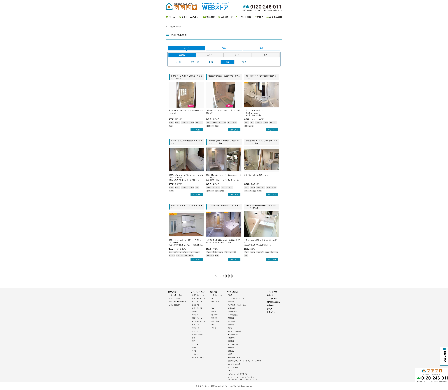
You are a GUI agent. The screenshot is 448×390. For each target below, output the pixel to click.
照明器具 (214, 318)
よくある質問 (273, 17)
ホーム (171, 17)
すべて (186, 48)
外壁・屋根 (215, 321)
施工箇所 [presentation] (182, 55)
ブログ (259, 17)
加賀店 (230, 354)
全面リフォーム (216, 295)
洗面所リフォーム (198, 305)
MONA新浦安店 (233, 315)
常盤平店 (231, 341)
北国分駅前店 (232, 311)
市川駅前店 (231, 308)
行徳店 (230, 295)
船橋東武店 (231, 338)
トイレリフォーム (198, 301)
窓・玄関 (214, 315)
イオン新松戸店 (233, 344)
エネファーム (196, 351)
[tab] (182, 55)
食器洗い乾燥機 (197, 334)
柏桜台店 (231, 351)
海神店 (230, 328)
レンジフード (196, 331)
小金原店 (231, 348)
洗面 (227, 62)
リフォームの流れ (175, 298)
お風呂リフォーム (198, 295)
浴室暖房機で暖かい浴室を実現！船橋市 (224, 76)
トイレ (211, 62)
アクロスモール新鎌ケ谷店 (237, 305)
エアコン (195, 344)
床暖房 (194, 311)
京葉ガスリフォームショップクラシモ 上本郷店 (244, 361)
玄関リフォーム (197, 318)
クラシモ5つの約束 (175, 295)
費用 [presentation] (265, 55)
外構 (212, 325)
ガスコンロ (196, 328)
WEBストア (225, 17)
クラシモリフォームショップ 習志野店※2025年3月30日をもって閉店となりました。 (243, 378)
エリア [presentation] (209, 55)
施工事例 (209, 17)
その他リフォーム (198, 357)
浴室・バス (195, 62)
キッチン (178, 62)
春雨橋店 (231, 318)
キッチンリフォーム (199, 298)
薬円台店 (231, 325)
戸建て (224, 48)
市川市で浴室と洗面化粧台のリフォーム (224, 205)
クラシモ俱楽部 (174, 305)
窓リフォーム (196, 325)
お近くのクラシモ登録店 (177, 301)
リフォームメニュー (189, 17)
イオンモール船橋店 (234, 331)
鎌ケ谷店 (231, 301)
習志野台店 (231, 321)
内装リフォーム (197, 315)
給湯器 (194, 348)
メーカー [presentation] (237, 55)
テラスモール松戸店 (234, 357)
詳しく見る (196, 130)
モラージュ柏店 (233, 367)
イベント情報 (243, 17)
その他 (243, 62)
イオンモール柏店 (234, 364)
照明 (193, 341)
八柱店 (230, 370)
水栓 (193, 338)
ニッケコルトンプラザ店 (236, 298)
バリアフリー (196, 354)
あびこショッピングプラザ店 (237, 374)
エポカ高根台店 (233, 334)
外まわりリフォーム (199, 321)
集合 (261, 48)
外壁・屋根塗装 (197, 308)
